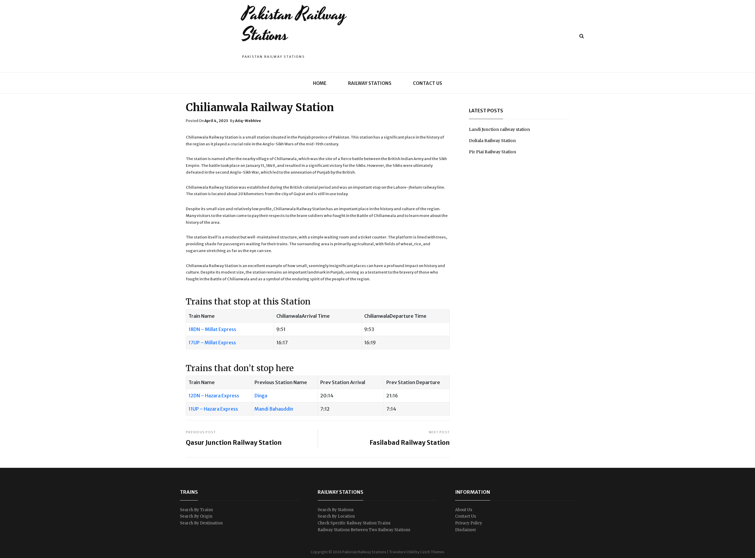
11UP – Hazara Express (213, 409)
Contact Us (427, 83)
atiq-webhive (248, 120)
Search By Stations (336, 509)
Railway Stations (369, 83)
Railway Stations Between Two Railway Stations (364, 529)
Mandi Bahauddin (274, 409)
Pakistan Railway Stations (294, 24)
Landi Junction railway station (499, 129)
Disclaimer (465, 529)
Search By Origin (196, 516)
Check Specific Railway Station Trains (354, 523)
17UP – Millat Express (212, 342)
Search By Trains (196, 509)
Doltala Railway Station (492, 140)
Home (319, 83)
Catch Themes (432, 552)
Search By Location (336, 516)
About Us (463, 509)
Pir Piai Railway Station (492, 151)
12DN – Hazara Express (213, 396)
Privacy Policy (468, 523)
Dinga (261, 396)
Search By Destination (201, 523)
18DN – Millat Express (212, 329)
